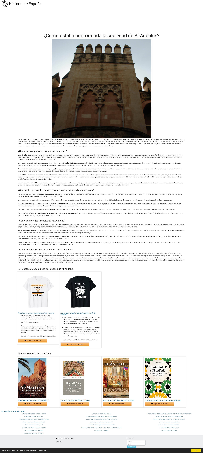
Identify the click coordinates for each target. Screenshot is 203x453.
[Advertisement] (101, 19)
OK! (196, 450)
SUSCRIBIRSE (131, 447)
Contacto (58, 441)
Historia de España (25, 3)
